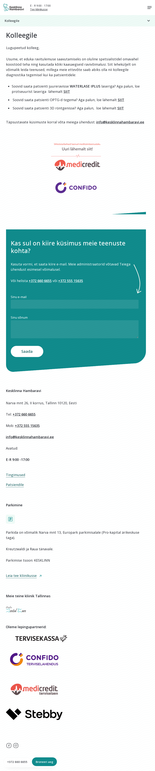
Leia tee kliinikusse (21, 575)
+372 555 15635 (70, 280)
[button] (77, 21)
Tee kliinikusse (39, 9)
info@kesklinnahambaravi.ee (120, 122)
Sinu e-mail (18, 297)
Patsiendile (15, 484)
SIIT (67, 91)
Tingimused (15, 475)
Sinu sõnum (19, 317)
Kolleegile (12, 21)
